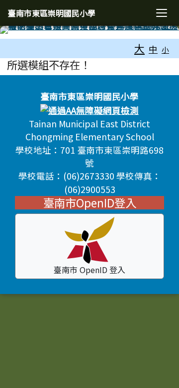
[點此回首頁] (89, 30)
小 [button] (165, 49)
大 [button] (139, 48)
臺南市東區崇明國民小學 (51, 13)
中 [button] (153, 49)
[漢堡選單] (161, 13)
